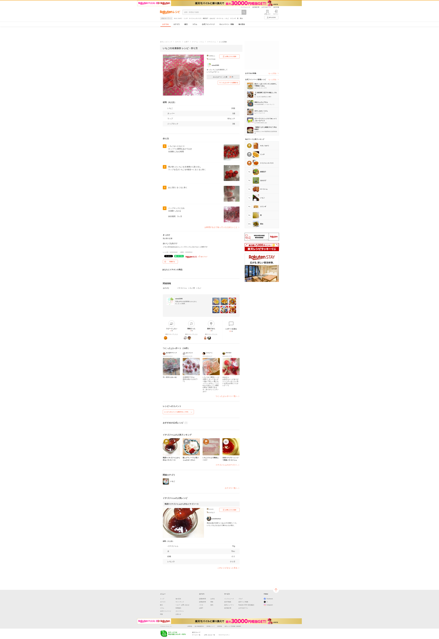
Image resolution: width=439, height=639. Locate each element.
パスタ (201, 605)
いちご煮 (191, 288)
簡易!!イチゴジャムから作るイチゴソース (182, 504)
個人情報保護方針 (199, 626)
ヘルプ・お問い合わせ (182, 605)
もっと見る (272, 73)
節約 (211, 605)
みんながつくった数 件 (223, 77)
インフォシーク (245, 7)
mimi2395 (179, 299)
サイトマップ (180, 602)
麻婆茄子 (205, 18)
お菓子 (186, 42)
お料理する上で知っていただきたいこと (221, 227)
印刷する (172, 261)
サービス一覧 (196, 635)
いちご (227, 18)
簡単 (211, 602)
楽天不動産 (227, 602)
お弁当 (212, 599)
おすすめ (165, 24)
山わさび (212, 18)
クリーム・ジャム (198, 42)
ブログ (240, 599)
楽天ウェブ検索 (243, 602)
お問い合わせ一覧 (209, 635)
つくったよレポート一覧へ (226, 396)
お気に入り (267, 14)
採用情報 (219, 626)
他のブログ (203, 256)
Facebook (270, 599)
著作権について (211, 626)
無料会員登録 (272, 17)
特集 (161, 614)
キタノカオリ (178, 18)
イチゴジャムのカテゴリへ (226, 465)
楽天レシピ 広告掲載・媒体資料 (233, 626)
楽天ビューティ (229, 605)
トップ (162, 599)
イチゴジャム (211, 42)
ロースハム (220, 18)
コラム (194, 24)
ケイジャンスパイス (195, 18)
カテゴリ (176, 24)
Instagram (270, 605)
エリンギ (233, 18)
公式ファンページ (208, 24)
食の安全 (241, 24)
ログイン (275, 14)
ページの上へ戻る (276, 590)
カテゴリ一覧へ (231, 488)
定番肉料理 (202, 599)
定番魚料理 (202, 602)
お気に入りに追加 (230, 56)
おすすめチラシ (266, 7)
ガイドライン (180, 611)
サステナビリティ (224, 635)
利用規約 (178, 608)
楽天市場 (276, 7)
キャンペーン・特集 (226, 24)
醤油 (241, 18)
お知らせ (178, 614)
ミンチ (186, 18)
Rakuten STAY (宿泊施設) (246, 605)
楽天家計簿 (255, 7)
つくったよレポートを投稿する (228, 82)
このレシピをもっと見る (227, 568)
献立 (186, 24)
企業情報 (189, 626)
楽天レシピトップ (166, 42)
